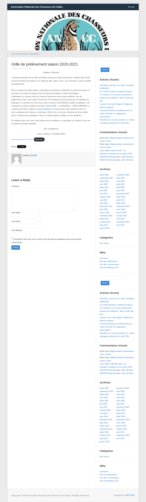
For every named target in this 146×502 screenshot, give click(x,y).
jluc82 (34, 155)
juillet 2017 (120, 200)
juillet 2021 (104, 187)
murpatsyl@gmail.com (46, 109)
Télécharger (39, 139)
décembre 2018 (122, 194)
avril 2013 (120, 225)
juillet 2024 (104, 181)
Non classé (34, 54)
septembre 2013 (123, 222)
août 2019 (120, 190)
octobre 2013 (105, 222)
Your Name (15, 213)
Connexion (104, 258)
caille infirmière (127, 157)
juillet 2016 (120, 203)
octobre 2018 (105, 197)
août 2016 (104, 203)
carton (102, 150)
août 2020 (120, 187)
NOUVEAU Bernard (108, 157)
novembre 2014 (106, 216)
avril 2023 (104, 184)
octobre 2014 (121, 216)
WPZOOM (130, 495)
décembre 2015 (106, 206)
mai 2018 (103, 200)
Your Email (15, 221)
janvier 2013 (105, 228)
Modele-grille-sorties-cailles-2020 (22, 139)
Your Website (16, 230)
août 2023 (120, 181)
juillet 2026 (104, 175)
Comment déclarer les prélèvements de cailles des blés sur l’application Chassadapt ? (116, 113)
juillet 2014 (104, 219)
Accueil (131, 7)
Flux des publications (108, 261)
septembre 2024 (106, 178)
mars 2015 (120, 209)
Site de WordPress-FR (109, 268)
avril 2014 (120, 219)
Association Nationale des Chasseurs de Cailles (37, 7)
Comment (15, 186)
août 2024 (120, 178)
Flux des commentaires (109, 264)
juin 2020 (103, 190)
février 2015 (104, 212)
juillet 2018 (120, 197)
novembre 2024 (122, 175)
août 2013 (104, 225)
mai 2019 (103, 194)
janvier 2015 (121, 212)
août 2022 (120, 184)
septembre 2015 (123, 206)
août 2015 (104, 209)
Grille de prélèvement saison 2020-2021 (44, 64)
